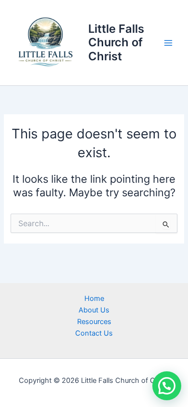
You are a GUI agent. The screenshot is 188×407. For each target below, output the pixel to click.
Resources (94, 321)
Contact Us (94, 333)
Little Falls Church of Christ (116, 42)
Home (94, 298)
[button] (166, 385)
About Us (94, 310)
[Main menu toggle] (168, 43)
